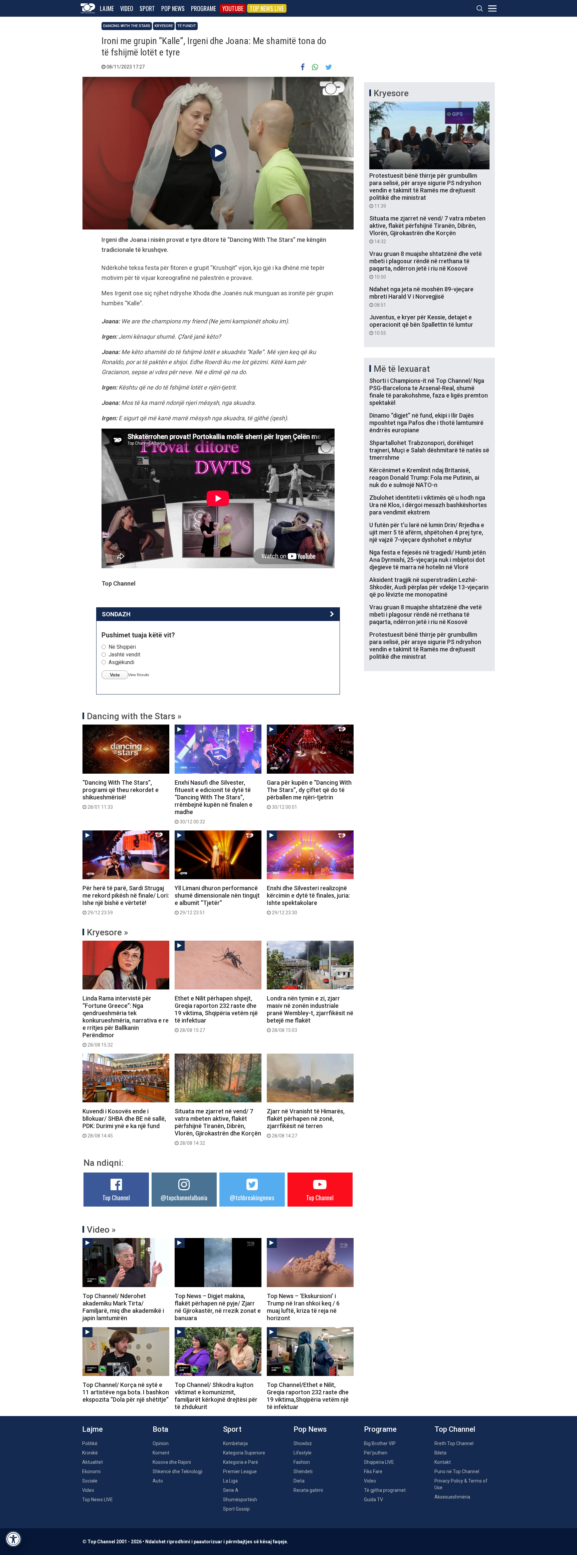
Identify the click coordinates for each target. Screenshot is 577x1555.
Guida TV (373, 1499)
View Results (138, 675)
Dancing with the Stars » (134, 716)
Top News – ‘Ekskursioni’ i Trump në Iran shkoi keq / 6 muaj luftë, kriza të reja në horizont (303, 1306)
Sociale (90, 1481)
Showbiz (303, 1443)
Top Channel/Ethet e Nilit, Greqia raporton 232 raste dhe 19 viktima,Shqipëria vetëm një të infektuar (308, 1395)
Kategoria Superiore (244, 1452)
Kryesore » (107, 932)
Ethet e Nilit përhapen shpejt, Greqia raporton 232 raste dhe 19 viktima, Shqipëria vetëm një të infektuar (216, 1014)
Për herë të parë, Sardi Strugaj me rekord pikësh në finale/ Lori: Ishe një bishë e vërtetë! (125, 900)
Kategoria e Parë (240, 1462)
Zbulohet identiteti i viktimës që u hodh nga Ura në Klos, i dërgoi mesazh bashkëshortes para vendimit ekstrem (428, 505)
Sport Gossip (236, 1509)
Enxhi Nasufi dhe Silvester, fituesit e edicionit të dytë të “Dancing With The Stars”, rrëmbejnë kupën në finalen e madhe (213, 801)
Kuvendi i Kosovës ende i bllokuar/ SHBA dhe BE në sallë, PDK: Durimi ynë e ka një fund (124, 1123)
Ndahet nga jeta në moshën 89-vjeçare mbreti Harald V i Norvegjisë (421, 297)
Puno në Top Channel (456, 1471)
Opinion (161, 1443)
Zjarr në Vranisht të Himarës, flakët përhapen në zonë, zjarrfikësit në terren (306, 1123)
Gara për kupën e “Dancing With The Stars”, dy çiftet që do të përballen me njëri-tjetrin (309, 794)
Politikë (90, 1443)
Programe (203, 8)
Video (126, 8)
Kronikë (90, 1452)
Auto (158, 1481)
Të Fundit (186, 26)
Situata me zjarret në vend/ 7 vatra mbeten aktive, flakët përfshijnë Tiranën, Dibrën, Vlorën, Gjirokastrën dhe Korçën (218, 1127)
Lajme (107, 8)
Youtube (232, 8)
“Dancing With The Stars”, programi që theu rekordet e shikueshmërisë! (120, 794)
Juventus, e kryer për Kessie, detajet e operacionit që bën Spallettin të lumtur (421, 325)
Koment (161, 1452)
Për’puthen (375, 1452)
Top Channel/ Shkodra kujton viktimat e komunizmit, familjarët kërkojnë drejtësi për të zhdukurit (216, 1395)
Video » (101, 1230)
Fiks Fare (373, 1471)
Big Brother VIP (380, 1443)
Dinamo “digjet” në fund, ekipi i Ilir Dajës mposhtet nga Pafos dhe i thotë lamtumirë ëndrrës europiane (426, 423)
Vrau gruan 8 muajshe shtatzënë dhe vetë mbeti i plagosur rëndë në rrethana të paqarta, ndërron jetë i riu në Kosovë (425, 265)
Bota (160, 1429)
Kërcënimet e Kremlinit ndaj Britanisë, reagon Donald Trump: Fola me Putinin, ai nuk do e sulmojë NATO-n (424, 477)
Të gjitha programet (385, 1490)
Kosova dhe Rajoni (172, 1462)
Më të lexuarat (402, 369)
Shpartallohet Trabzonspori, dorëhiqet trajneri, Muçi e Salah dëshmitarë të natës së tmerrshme (429, 450)
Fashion (302, 1462)
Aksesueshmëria (452, 1497)
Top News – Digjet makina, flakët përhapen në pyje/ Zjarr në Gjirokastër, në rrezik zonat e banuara (218, 1306)
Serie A (230, 1490)
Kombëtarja (235, 1443)
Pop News (173, 8)
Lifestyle (303, 1452)
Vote (115, 674)
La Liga (230, 1481)
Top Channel (116, 1197)
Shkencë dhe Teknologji (177, 1471)
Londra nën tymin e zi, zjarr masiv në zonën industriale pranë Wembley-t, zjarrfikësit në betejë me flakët (310, 1014)
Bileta (440, 1452)
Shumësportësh (240, 1499)
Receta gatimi (308, 1490)
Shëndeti (303, 1471)
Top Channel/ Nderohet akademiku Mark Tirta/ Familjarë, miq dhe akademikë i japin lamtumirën (123, 1306)
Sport (147, 8)
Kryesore (164, 26)
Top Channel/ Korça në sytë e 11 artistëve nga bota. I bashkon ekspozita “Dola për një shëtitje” (125, 1392)
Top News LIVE (267, 8)
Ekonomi (91, 1471)
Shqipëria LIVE (379, 1462)
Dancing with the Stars (126, 26)
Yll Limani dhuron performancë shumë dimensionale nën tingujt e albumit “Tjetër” (217, 900)
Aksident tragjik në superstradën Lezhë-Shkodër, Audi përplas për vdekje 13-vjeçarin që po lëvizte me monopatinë (429, 587)
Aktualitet (92, 1462)
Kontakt (442, 1462)
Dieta (299, 1481)
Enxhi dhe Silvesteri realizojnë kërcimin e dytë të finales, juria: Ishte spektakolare (308, 900)
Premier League (240, 1471)
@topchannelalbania (184, 1197)
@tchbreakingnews (252, 1197)
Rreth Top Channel (453, 1443)
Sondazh (116, 614)
